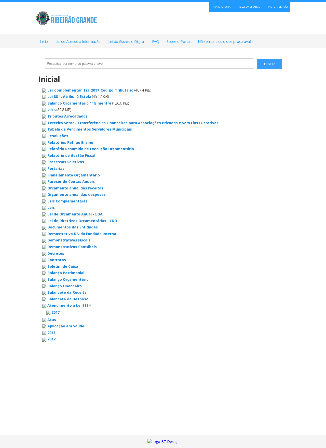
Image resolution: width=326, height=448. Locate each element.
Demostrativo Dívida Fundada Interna (81, 233)
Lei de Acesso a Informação (78, 41)
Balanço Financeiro (64, 286)
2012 (51, 339)
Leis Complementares (67, 201)
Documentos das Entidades (72, 227)
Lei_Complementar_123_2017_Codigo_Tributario (90, 90)
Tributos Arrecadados (67, 116)
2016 (51, 109)
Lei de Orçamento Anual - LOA (75, 214)
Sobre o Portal (178, 41)
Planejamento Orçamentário (73, 175)
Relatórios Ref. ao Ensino (70, 142)
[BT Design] (163, 441)
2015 (51, 332)
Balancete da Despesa (67, 299)
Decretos (55, 253)
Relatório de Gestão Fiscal (71, 155)
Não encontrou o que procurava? (224, 41)
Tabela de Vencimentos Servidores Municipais (89, 129)
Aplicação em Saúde (65, 326)
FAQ (155, 41)
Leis (51, 207)
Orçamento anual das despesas (76, 194)
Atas (51, 319)
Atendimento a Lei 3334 (69, 305)
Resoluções (57, 135)
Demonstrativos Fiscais (68, 240)
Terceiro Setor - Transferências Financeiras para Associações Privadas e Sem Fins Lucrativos (133, 122)
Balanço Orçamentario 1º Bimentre (79, 103)
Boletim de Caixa (62, 266)
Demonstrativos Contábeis (72, 246)
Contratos (56, 259)
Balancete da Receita (67, 292)
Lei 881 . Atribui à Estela (69, 96)
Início (44, 41)
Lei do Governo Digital (126, 41)
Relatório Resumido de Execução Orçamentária (90, 148)
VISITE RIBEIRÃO (278, 6)
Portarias (55, 168)
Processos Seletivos (65, 161)
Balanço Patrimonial (65, 272)
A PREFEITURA (221, 6)
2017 (55, 312)
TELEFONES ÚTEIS (249, 6)
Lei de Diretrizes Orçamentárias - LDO (82, 220)
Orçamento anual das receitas (75, 188)
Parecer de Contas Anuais (71, 181)
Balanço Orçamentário (68, 279)
